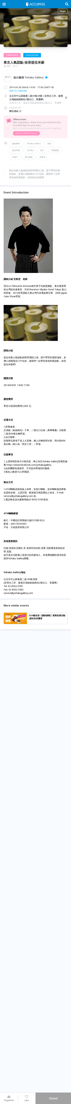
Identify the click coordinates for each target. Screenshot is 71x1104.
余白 (42, 150)
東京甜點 (29, 157)
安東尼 (42, 157)
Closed (53, 1098)
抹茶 (49, 143)
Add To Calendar (18, 90)
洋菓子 (15, 157)
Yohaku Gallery (34, 143)
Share (63, 11)
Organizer (9, 1100)
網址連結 (13, 111)
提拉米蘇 (16, 150)
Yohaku (30, 150)
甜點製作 (16, 143)
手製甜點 (55, 150)
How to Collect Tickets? (26, 133)
